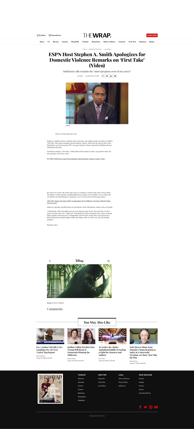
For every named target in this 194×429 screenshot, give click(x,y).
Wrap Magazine (145, 375)
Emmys (141, 386)
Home (85, 49)
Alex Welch (72, 358)
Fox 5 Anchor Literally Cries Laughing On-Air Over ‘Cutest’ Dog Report (49, 350)
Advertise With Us (145, 393)
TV (48, 42)
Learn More (102, 386)
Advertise (81, 382)
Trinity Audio (65, 134)
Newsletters (56, 35)
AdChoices (122, 386)
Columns (121, 42)
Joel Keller (80, 76)
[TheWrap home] (97, 35)
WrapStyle (96, 42)
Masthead (81, 393)
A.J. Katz (102, 358)
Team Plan (101, 382)
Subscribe (152, 35)
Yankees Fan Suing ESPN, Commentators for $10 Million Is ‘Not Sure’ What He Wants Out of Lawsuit (78, 202)
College (141, 382)
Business (142, 42)
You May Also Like (97, 322)
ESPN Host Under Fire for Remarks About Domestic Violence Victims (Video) (79, 159)
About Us (81, 378)
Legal (121, 375)
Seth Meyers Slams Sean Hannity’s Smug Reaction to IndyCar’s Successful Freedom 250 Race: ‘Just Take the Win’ (143, 352)
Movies (56, 42)
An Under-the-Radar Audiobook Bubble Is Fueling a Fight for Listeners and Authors (112, 351)
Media (151, 42)
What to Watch (109, 42)
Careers (80, 389)
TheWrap (82, 375)
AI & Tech (132, 42)
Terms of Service (124, 378)
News (42, 42)
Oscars (141, 389)
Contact (80, 386)
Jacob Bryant (41, 356)
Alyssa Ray (134, 361)
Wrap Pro (102, 375)
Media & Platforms (95, 49)
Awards (65, 42)
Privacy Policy (123, 382)
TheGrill (85, 42)
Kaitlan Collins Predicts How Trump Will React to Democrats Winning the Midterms (81, 351)
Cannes (141, 378)
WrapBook (81, 400)
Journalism (107, 49)
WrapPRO (75, 42)
